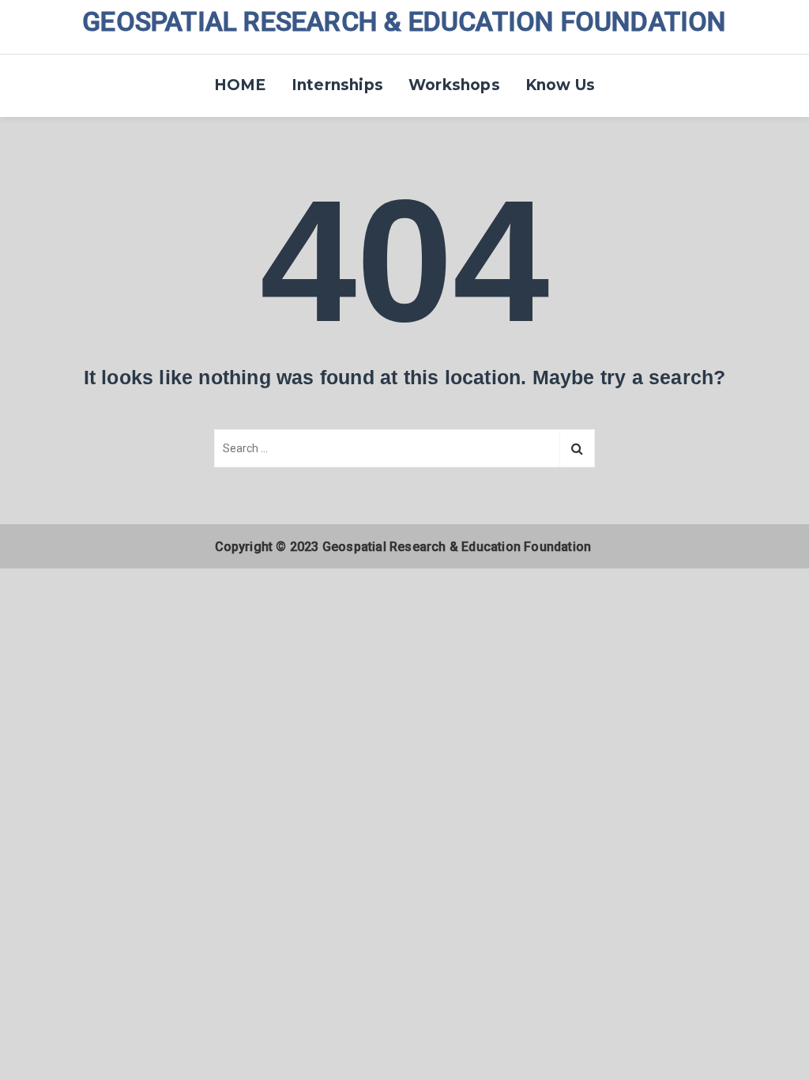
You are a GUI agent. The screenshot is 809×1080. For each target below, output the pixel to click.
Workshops (454, 85)
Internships (337, 85)
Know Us (560, 85)
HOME (240, 85)
